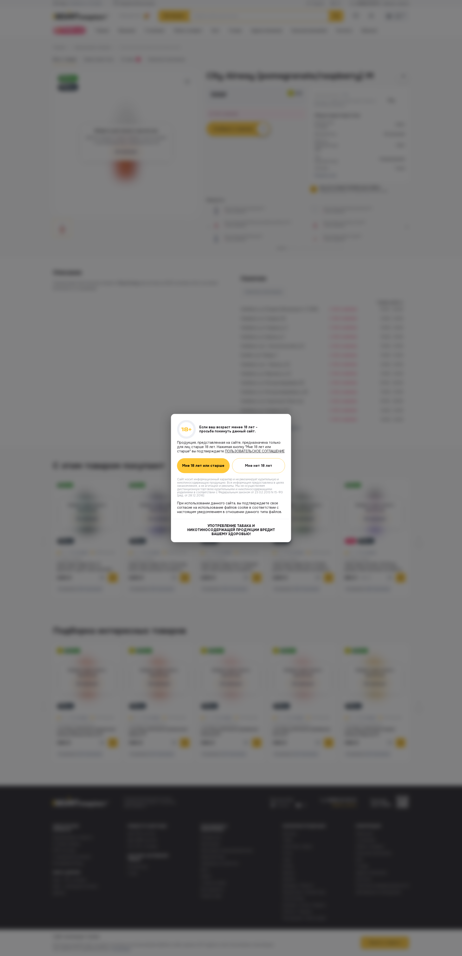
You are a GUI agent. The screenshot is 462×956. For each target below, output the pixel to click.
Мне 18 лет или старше (203, 465)
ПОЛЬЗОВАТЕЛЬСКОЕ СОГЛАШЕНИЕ (255, 451)
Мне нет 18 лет (258, 465)
